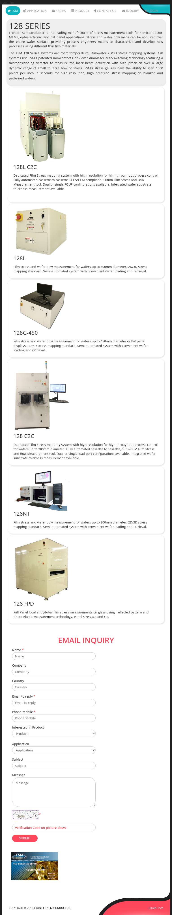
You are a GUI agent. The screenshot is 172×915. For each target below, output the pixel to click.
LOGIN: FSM (155, 908)
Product (81, 11)
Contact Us (106, 11)
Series (60, 11)
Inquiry (132, 11)
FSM (14, 11)
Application (36, 11)
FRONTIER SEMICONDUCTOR (52, 908)
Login (152, 11)
